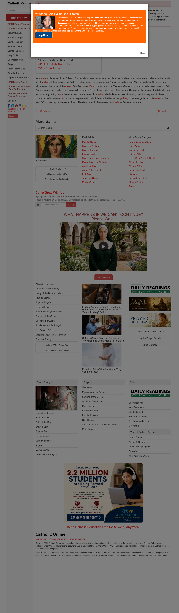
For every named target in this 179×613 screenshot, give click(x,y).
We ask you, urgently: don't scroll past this (57, 13)
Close (142, 53)
